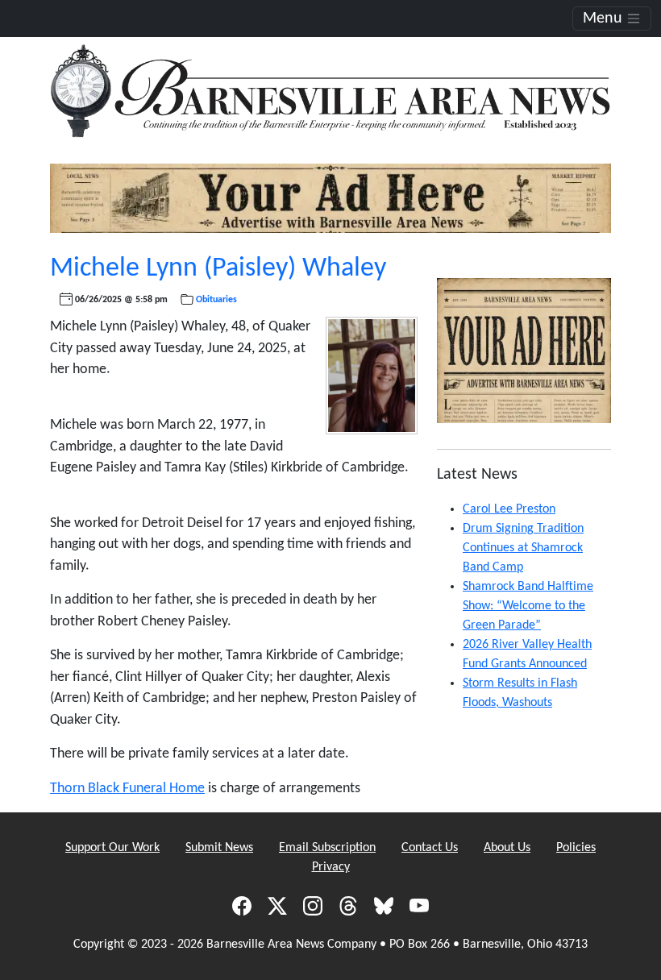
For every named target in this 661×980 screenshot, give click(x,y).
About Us (507, 847)
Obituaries (216, 300)
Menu (604, 18)
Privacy (331, 867)
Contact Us (429, 847)
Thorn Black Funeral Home (127, 788)
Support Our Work (112, 847)
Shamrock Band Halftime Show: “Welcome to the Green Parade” (528, 606)
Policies (576, 847)
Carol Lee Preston (509, 509)
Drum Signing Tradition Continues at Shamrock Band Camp (523, 548)
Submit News (219, 847)
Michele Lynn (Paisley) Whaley (218, 269)
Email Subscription (327, 847)
